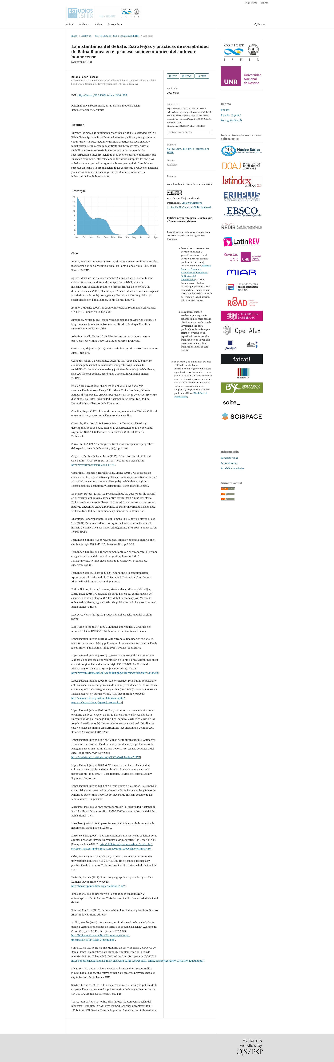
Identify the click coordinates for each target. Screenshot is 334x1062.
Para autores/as (229, 463)
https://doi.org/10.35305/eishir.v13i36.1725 (102, 95)
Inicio (74, 35)
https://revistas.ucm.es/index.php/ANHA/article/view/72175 (105, 757)
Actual (70, 24)
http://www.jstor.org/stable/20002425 (92, 465)
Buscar (261, 24)
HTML (188, 76)
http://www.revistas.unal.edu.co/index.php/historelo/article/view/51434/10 (114, 672)
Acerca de (114, 24)
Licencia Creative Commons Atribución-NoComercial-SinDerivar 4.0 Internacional (196, 272)
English (225, 110)
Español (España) (231, 115)
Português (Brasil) (231, 120)
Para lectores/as (229, 457)
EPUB (203, 76)
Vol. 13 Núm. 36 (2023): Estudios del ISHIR (117, 35)
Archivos (84, 24)
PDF (174, 76)
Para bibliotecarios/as (232, 468)
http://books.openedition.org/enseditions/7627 (98, 886)
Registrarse (251, 2)
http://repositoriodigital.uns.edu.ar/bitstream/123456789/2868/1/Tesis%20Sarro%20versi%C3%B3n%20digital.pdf (137, 960)
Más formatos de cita (180, 132)
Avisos (98, 24)
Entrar (264, 2)
